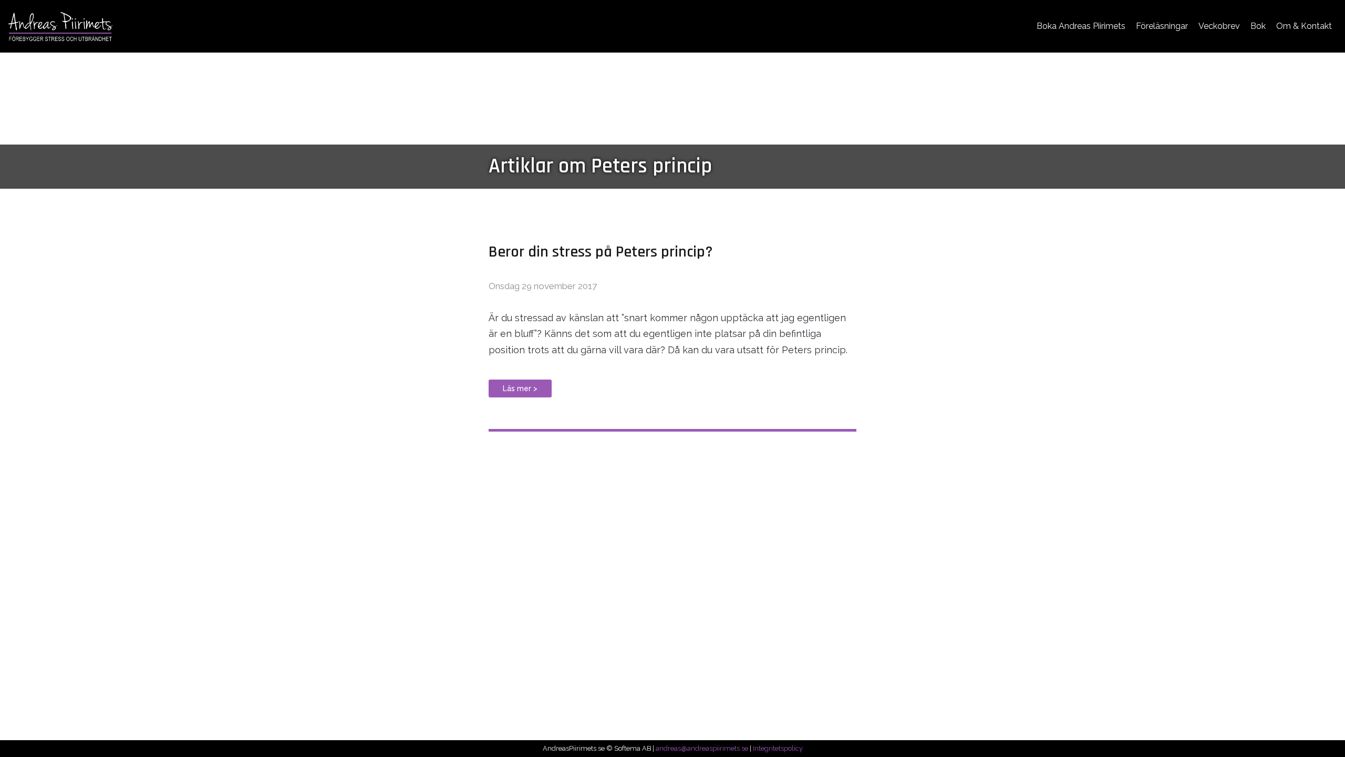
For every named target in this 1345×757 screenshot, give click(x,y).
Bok (1258, 26)
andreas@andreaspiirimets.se (702, 748)
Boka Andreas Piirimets (1081, 26)
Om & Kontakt (1304, 26)
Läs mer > (520, 388)
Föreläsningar (1162, 26)
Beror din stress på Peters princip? (601, 252)
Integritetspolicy (778, 748)
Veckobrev (1219, 26)
